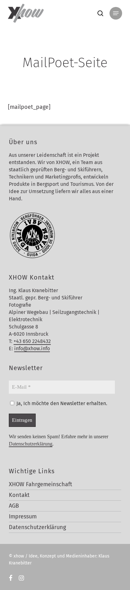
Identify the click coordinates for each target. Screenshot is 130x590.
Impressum (23, 516)
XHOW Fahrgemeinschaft (40, 484)
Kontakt (19, 495)
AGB (14, 505)
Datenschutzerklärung (30, 443)
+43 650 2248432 (32, 341)
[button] (115, 13)
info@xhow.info (32, 348)
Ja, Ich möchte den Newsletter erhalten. (61, 403)
